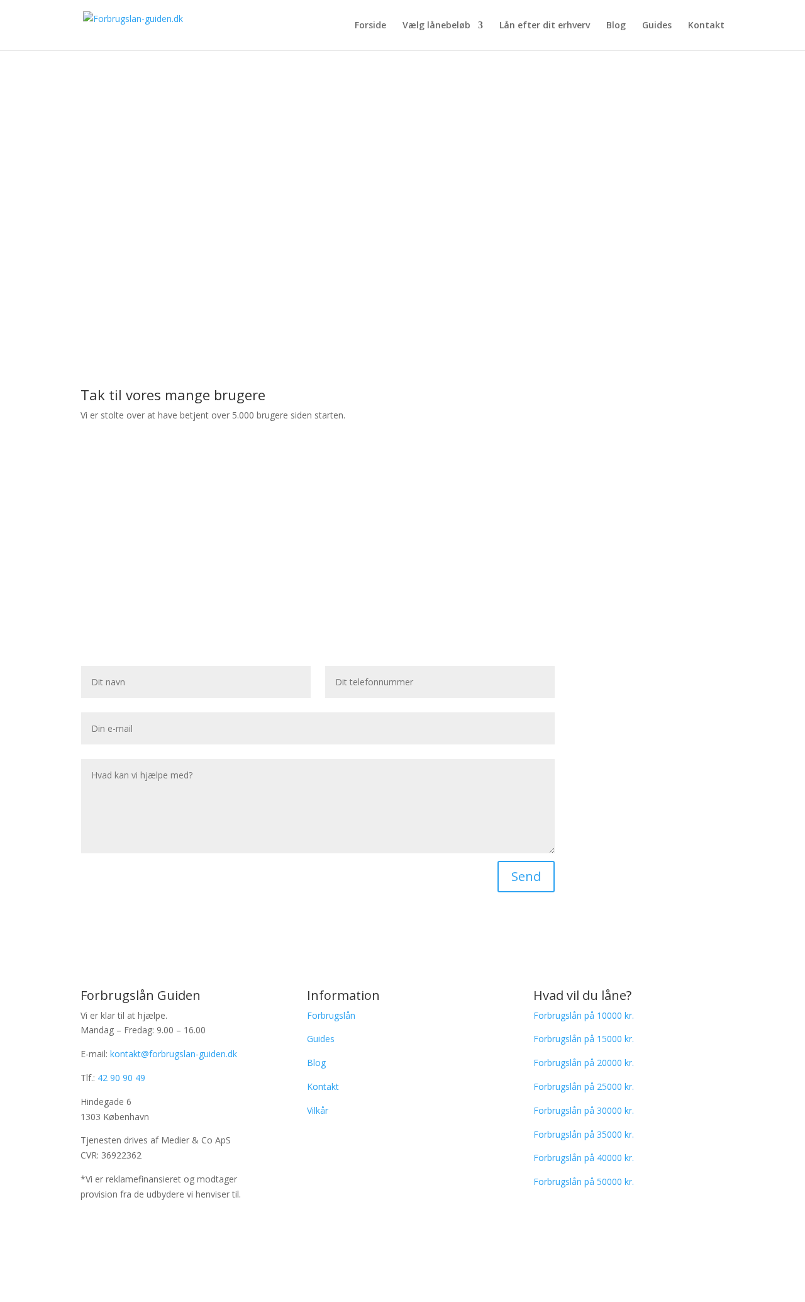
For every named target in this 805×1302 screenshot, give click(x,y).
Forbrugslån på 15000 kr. (583, 1039)
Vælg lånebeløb (436, 26)
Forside (370, 26)
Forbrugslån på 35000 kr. (583, 1134)
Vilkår (317, 1110)
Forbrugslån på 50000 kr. (583, 1181)
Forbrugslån (331, 1015)
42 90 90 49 (121, 1078)
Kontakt (706, 26)
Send (526, 876)
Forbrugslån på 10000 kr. (583, 1015)
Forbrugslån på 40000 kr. (583, 1158)
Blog (616, 26)
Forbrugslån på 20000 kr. (583, 1063)
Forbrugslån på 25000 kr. (583, 1086)
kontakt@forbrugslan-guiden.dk (173, 1054)
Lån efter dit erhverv (544, 26)
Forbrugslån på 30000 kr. (583, 1110)
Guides (657, 26)
